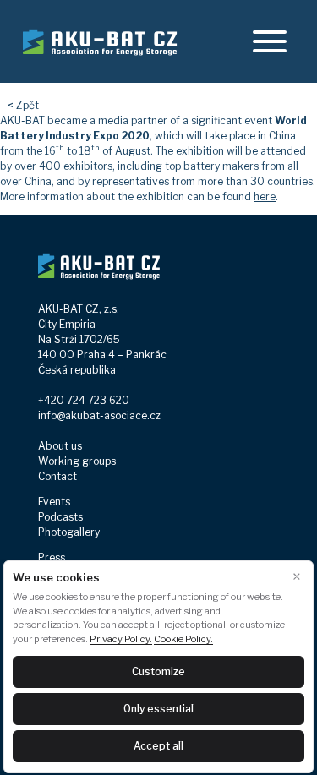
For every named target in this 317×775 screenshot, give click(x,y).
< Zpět (23, 105)
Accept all (158, 746)
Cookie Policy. (183, 639)
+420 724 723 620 (83, 400)
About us (60, 445)
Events (54, 501)
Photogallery (69, 532)
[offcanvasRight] (269, 41)
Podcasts (60, 516)
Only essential (158, 708)
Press (51, 557)
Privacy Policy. (121, 639)
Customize (158, 671)
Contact (57, 476)
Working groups (77, 461)
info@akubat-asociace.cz (99, 415)
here (265, 196)
